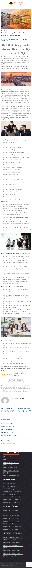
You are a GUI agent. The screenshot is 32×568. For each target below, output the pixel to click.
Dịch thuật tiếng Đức (7, 441)
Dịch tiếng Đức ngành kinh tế (11, 545)
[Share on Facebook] (12, 380)
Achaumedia (3, 565)
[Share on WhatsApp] (9, 380)
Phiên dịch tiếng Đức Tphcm (10, 529)
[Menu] (2, 3)
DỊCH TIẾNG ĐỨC (6, 286)
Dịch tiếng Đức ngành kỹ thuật (11, 548)
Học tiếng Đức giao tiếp (9, 486)
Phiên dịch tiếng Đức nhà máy (11, 521)
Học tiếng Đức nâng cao (9, 489)
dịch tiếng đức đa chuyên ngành (12, 388)
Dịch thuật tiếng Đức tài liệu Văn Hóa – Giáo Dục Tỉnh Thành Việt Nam (24, 410)
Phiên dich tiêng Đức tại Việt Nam (12, 526)
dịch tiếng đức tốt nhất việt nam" (11, 390)
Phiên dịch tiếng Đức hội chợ (11, 515)
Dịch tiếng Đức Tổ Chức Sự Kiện (11, 497)
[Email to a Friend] (17, 380)
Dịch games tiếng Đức (7, 423)
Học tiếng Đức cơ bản (9, 483)
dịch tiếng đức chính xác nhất (10, 387)
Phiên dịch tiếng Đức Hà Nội (10, 513)
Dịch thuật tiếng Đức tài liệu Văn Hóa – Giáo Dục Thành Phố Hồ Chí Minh (8, 410)
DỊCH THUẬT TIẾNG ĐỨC (8, 253)
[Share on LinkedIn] (23, 380)
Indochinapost (13, 565)
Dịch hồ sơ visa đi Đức (7, 429)
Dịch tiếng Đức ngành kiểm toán (11, 542)
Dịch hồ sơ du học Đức (7, 426)
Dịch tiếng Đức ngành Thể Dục (11, 553)
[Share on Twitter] (14, 380)
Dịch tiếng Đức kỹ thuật (9, 539)
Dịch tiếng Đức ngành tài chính (11, 550)
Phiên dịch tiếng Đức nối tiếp (11, 523)
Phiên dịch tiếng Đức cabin (10, 510)
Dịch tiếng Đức (4, 30)
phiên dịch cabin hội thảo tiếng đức (9, 391)
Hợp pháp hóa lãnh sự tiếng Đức (12, 491)
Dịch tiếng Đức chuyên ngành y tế (12, 537)
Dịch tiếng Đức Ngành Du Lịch (11, 556)
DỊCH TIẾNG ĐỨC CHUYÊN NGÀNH (11, 200)
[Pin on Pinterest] (20, 380)
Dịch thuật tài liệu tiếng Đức (9, 438)
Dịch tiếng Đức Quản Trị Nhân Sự (12, 499)
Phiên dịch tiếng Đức (19, 563)
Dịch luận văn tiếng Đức (8, 432)
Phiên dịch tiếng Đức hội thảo (11, 518)
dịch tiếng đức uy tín (24, 390)
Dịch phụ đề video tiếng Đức (9, 435)
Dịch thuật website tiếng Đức (9, 443)
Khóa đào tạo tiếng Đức (9, 494)
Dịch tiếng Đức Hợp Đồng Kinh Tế (12, 502)
